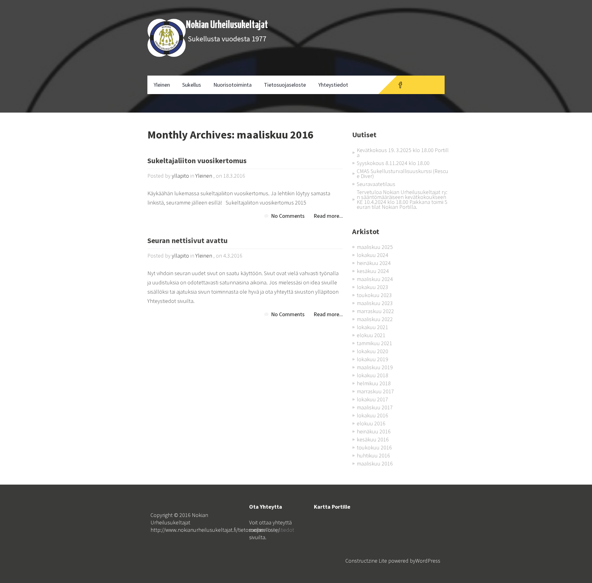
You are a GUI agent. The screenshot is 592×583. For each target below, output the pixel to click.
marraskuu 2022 (375, 311)
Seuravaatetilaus (376, 184)
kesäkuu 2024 (373, 271)
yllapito (180, 175)
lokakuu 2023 (372, 287)
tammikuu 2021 (374, 343)
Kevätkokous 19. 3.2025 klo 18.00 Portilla (403, 153)
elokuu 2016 (371, 423)
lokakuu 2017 (372, 399)
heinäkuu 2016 (374, 431)
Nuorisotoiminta (232, 84)
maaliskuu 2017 (375, 407)
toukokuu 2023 (374, 295)
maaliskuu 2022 (375, 319)
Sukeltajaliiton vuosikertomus (197, 161)
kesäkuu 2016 (373, 439)
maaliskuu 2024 (375, 279)
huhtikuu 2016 (373, 455)
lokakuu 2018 (372, 375)
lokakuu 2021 (372, 327)
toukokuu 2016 (374, 447)
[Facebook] (400, 85)
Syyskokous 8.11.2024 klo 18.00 (393, 163)
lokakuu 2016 (372, 415)
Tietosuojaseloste (285, 84)
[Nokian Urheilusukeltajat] (166, 38)
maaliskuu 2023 (375, 303)
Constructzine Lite (366, 560)
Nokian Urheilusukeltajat (227, 25)
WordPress (427, 560)
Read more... (328, 215)
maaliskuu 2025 (375, 246)
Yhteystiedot (333, 84)
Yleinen (162, 84)
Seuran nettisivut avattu (187, 241)
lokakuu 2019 (372, 359)
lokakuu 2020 (372, 351)
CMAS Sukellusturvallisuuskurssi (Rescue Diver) (402, 173)
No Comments (288, 215)
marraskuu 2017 (375, 391)
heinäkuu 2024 (374, 263)
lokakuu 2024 (372, 254)
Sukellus (191, 84)
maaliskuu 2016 (375, 463)
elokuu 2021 (371, 335)
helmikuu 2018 (374, 383)
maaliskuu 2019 (375, 367)
